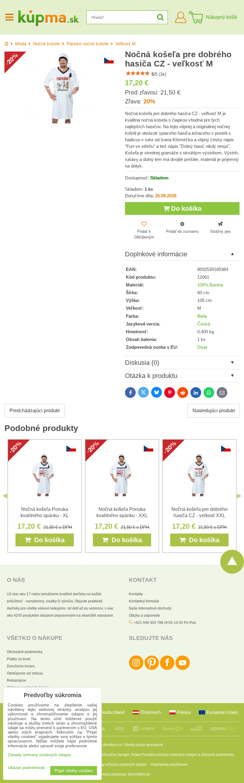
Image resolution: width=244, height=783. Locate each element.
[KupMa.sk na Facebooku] (167, 669)
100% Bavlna (210, 285)
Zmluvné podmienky (217, 755)
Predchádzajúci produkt (35, 410)
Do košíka (185, 208)
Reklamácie (16, 680)
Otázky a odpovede (144, 615)
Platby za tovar (19, 659)
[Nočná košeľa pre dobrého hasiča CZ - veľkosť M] (62, 87)
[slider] (138, 73)
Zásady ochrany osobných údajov (120, 764)
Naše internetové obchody (150, 608)
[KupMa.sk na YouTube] (182, 669)
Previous (5, 496)
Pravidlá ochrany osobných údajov (169, 755)
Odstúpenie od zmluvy (25, 673)
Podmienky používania (169, 764)
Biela (202, 316)
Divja (202, 347)
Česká (203, 324)
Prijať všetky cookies (73, 770)
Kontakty (136, 594)
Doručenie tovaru (21, 666)
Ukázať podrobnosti (26, 767)
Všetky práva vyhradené (143, 745)
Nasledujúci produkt (214, 410)
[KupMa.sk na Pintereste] (151, 669)
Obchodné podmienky (25, 652)
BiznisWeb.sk (139, 774)
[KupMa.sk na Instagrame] (136, 669)
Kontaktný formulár (144, 601)
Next (239, 496)
